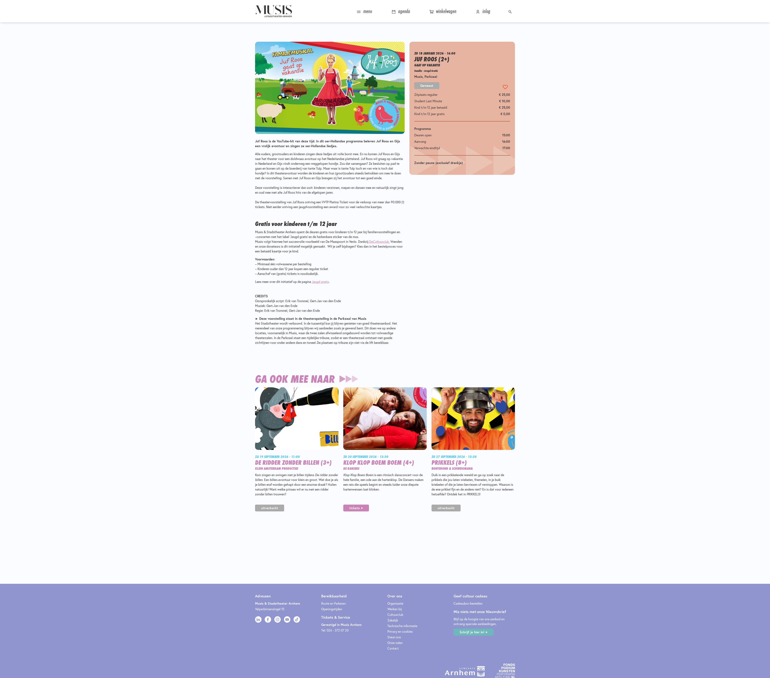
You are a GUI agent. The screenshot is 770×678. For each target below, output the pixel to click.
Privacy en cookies (400, 631)
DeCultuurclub (379, 241)
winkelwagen (445, 11)
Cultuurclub (395, 614)
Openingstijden (331, 609)
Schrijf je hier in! (472, 632)
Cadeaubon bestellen (468, 603)
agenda (403, 11)
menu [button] (367, 11)
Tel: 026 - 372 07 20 (335, 630)
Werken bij (394, 609)
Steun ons (394, 637)
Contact (393, 648)
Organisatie (395, 603)
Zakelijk (392, 620)
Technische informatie (402, 626)
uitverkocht (269, 508)
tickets (354, 508)
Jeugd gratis (320, 281)
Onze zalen (395, 643)
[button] (510, 11)
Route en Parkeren (333, 603)
